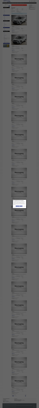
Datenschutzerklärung (15, 207)
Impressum (19, 207)
